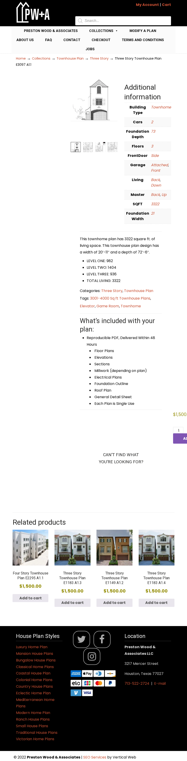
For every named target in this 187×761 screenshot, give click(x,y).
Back (155, 179)
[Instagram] (91, 656)
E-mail (160, 683)
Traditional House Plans (36, 732)
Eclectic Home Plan (33, 693)
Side (155, 155)
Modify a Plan (143, 31)
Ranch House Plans (33, 719)
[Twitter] (81, 639)
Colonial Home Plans (34, 679)
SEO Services (95, 757)
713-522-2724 (137, 683)
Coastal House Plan (33, 673)
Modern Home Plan (33, 712)
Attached (159, 165)
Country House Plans (34, 686)
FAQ (48, 40)
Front (155, 170)
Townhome (161, 107)
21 (152, 213)
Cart (166, 4)
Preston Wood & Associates (51, 31)
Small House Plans (32, 726)
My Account (147, 4)
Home (21, 58)
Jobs (90, 49)
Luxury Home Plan (31, 647)
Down (156, 185)
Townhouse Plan (70, 58)
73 (153, 131)
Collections (101, 31)
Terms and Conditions (143, 40)
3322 (155, 204)
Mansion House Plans (34, 653)
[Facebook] (102, 639)
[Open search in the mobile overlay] (123, 20)
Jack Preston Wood (33, 12)
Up (163, 194)
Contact (71, 40)
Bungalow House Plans (36, 660)
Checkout (101, 40)
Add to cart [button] (30, 598)
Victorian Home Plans (35, 739)
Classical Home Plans (35, 666)
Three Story (99, 58)
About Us (25, 40)
